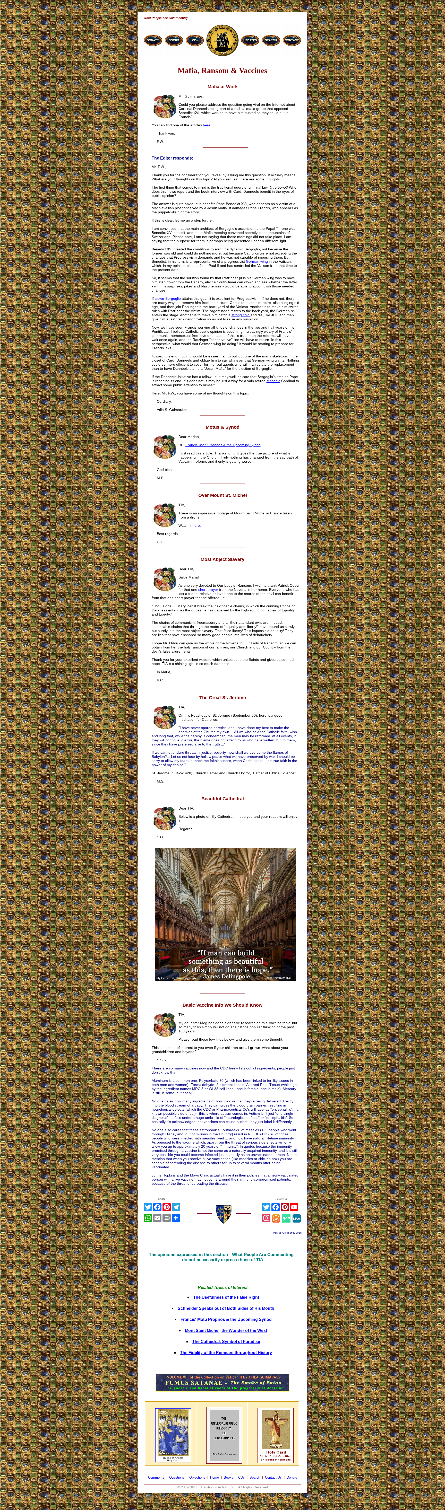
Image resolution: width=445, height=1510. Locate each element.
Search (255, 1477)
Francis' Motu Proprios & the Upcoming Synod (226, 1319)
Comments (156, 1477)
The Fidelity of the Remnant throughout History (226, 1352)
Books (228, 1477)
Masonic (273, 381)
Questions (176, 1477)
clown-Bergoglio (168, 298)
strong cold (241, 315)
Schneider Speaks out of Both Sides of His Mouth (226, 1308)
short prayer (208, 589)
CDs (241, 1477)
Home (214, 1477)
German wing (257, 261)
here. (196, 525)
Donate (292, 1477)
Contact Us (273, 1477)
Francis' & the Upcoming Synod (223, 445)
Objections (197, 1477)
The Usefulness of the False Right (226, 1297)
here (206, 125)
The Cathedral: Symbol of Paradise (226, 1341)
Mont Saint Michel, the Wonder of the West (226, 1330)
